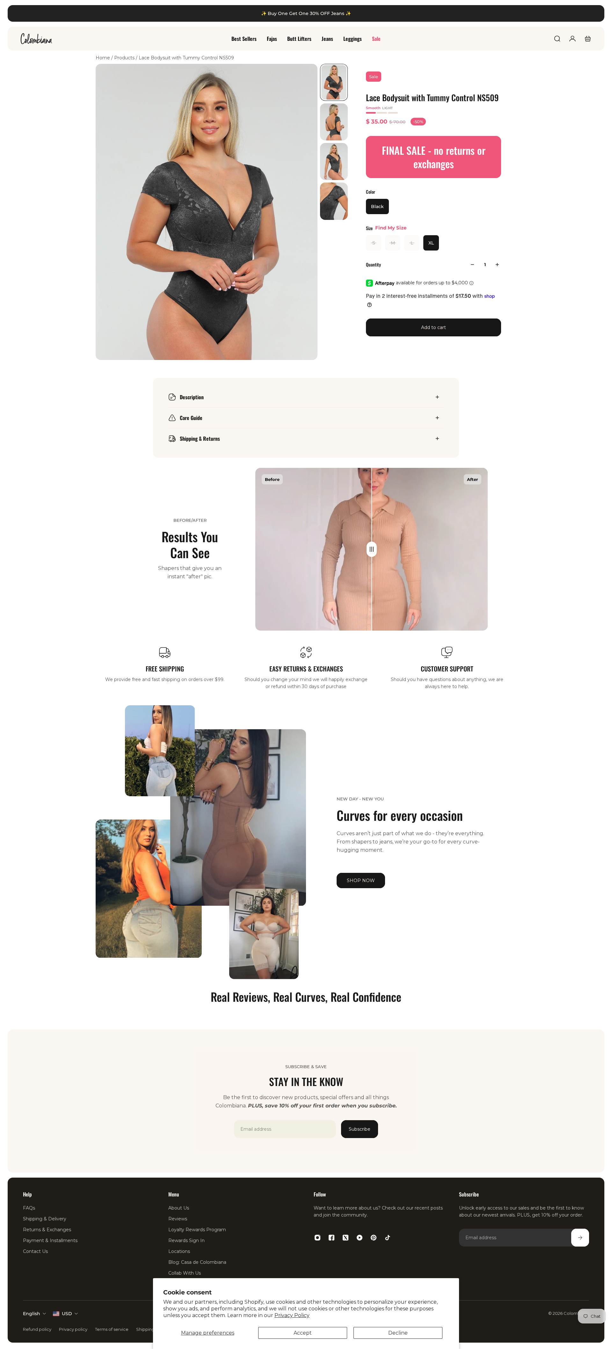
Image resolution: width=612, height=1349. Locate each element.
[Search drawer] (557, 39)
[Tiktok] (388, 1238)
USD (67, 1313)
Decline (398, 1333)
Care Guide (191, 418)
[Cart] (587, 39)
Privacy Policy (292, 1315)
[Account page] (572, 39)
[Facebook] (331, 1238)
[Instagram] (317, 1238)
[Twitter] (346, 1238)
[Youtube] (360, 1238)
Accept (303, 1333)
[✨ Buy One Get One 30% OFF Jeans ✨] (306, 13)
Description (192, 397)
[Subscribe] (580, 1238)
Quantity (373, 264)
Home (103, 58)
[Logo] (36, 38)
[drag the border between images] (372, 549)
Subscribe (359, 1129)
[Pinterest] (374, 1238)
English (31, 1313)
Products (125, 58)
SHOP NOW (361, 880)
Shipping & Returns (200, 438)
